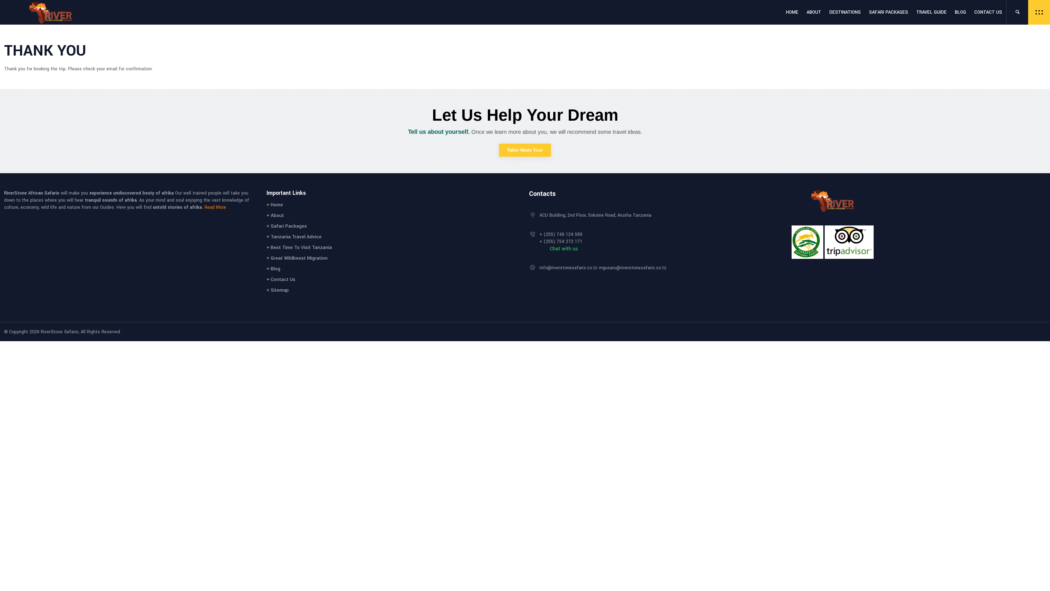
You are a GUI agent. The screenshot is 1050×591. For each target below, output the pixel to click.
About (277, 215)
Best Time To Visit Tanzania (301, 247)
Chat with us (564, 248)
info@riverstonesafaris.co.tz (568, 268)
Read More (215, 207)
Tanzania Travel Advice (296, 236)
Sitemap (280, 290)
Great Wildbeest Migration (299, 258)
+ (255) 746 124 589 (560, 234)
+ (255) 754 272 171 (560, 241)
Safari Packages (289, 226)
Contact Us (283, 279)
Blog (275, 268)
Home (277, 204)
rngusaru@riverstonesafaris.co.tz (632, 268)
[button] (525, 150)
